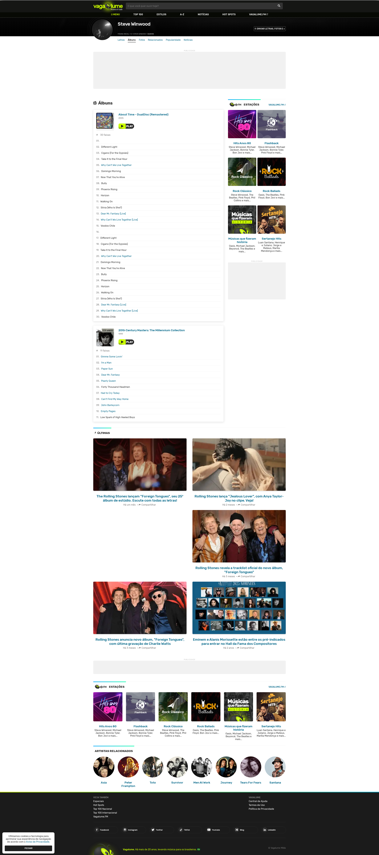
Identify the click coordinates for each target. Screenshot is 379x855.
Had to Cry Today (110, 393)
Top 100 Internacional (105, 812)
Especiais (98, 801)
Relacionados (155, 39)
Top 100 (138, 14)
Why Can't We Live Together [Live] (119, 219)
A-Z (182, 14)
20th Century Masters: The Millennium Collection (151, 330)
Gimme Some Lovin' (111, 356)
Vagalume (108, 6)
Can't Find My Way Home (115, 399)
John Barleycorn (110, 405)
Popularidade (173, 39)
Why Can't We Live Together (116, 165)
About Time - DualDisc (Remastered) (143, 114)
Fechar (28, 848)
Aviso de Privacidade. (38, 841)
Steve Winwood (134, 24)
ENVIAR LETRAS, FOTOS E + (271, 29)
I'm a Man (106, 362)
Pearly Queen (108, 380)
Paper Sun (107, 368)
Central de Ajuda (258, 801)
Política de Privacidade (261, 808)
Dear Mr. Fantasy (110, 374)
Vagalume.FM (257, 14)
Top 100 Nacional (102, 808)
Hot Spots (229, 14)
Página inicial (123, 34)
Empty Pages (108, 411)
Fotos (142, 39)
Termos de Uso (257, 805)
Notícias (203, 14)
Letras (121, 39)
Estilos (161, 14)
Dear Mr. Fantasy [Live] (113, 213)
